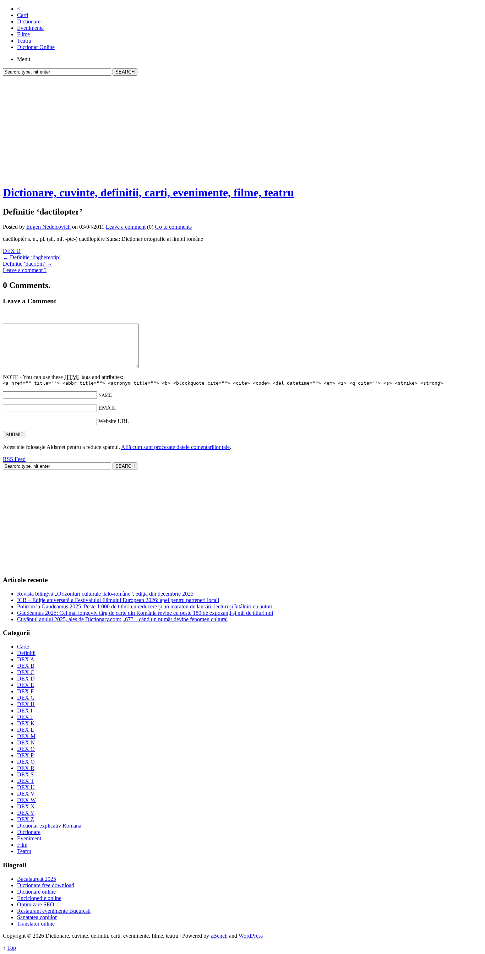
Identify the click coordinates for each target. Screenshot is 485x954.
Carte (23, 647)
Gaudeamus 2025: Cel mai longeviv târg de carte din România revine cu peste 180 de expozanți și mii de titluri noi (145, 613)
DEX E (25, 685)
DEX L (25, 730)
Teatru (24, 41)
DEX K (26, 723)
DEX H (26, 704)
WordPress (251, 936)
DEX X (26, 806)
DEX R (25, 768)
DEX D (12, 251)
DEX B (25, 666)
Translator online (36, 924)
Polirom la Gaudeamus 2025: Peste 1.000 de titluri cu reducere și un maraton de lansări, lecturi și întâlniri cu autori (144, 606)
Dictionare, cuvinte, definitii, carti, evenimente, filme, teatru (148, 192)
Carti (22, 15)
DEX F (25, 691)
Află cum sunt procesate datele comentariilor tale (175, 447)
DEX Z (25, 819)
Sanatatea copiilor (37, 917)
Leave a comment (126, 227)
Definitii (26, 653)
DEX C (25, 672)
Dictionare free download (45, 885)
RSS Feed (14, 459)
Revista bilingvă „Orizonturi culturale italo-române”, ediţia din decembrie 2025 (105, 594)
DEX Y (25, 813)
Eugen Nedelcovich (48, 227)
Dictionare (28, 21)
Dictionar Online (36, 47)
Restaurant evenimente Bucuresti (54, 911)
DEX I (24, 711)
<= (20, 9)
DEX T (25, 781)
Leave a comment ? (25, 270)
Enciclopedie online (39, 898)
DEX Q (26, 762)
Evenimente (30, 28)
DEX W (26, 800)
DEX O (26, 749)
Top (11, 948)
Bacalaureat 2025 (36, 879)
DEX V (26, 794)
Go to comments (173, 227)
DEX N (26, 742)
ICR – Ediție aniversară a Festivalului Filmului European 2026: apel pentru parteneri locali (118, 600)
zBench (219, 936)
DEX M (26, 736)
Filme (23, 34)
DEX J (25, 717)
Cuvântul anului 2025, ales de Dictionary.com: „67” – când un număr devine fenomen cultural (122, 619)
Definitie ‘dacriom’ (27, 264)
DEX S (25, 774)
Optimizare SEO (35, 904)
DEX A (25, 659)
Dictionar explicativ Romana (49, 826)
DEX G (26, 698)
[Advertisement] (242, 129)
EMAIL (107, 408)
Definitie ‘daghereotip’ (32, 257)
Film (22, 845)
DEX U (26, 787)
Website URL (113, 421)
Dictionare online (36, 892)
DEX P (25, 755)
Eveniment (29, 838)
